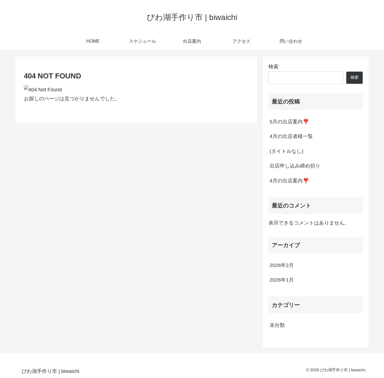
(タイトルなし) (286, 151)
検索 (273, 66)
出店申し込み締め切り (295, 166)
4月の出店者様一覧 (291, 136)
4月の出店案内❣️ (289, 181)
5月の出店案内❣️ (289, 122)
